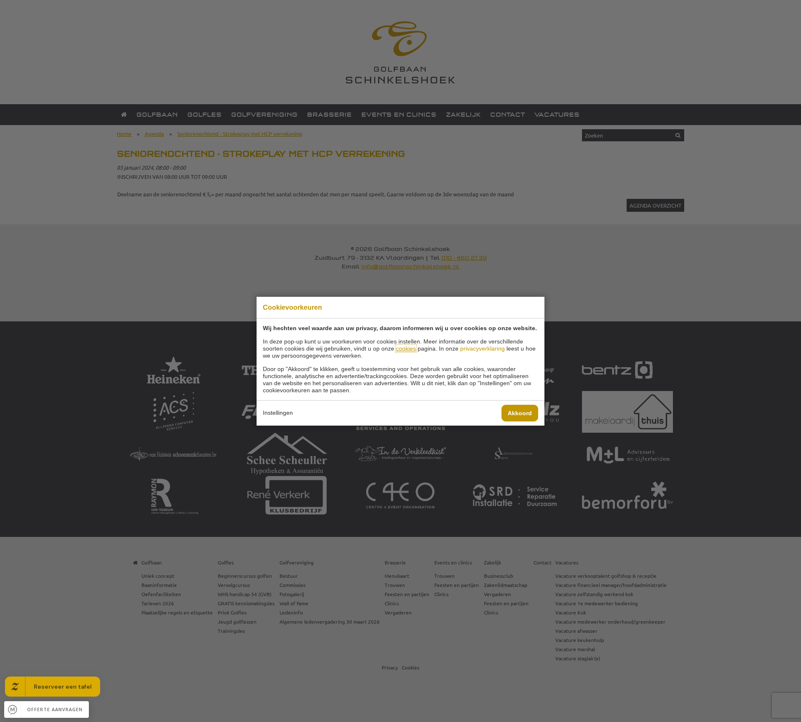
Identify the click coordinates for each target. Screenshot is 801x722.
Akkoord (520, 413)
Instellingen (278, 412)
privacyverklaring (482, 348)
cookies (406, 348)
